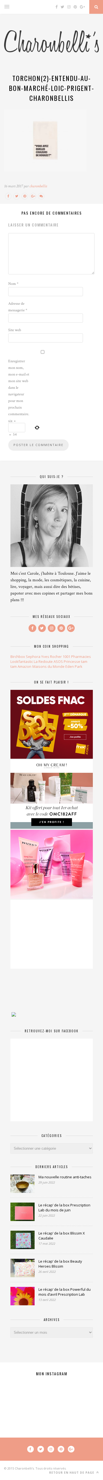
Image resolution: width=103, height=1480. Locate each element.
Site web (14, 330)
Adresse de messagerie (17, 307)
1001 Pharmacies (77, 656)
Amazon (24, 666)
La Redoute (43, 661)
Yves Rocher (51, 656)
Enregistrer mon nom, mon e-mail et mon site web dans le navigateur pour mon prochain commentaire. (18, 388)
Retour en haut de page (72, 1472)
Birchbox (17, 656)
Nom (13, 283)
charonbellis (38, 186)
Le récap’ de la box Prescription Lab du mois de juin (64, 1207)
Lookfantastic (21, 661)
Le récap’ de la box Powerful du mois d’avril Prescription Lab (64, 1292)
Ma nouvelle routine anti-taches (64, 1176)
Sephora (33, 656)
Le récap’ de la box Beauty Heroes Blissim (60, 1264)
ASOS (58, 661)
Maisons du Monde (48, 666)
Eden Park (73, 666)
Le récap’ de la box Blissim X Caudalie (61, 1236)
